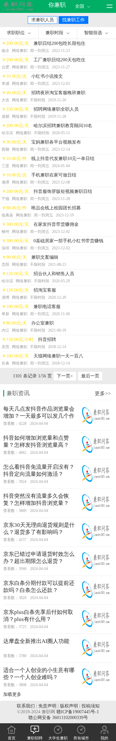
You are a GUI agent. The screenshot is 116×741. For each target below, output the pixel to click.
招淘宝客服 (45, 290)
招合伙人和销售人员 (54, 273)
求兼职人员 (42, 19)
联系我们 (26, 706)
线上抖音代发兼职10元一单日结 (62, 158)
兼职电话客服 (47, 306)
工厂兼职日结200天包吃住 (59, 59)
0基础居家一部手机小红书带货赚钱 (68, 240)
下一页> (65, 376)
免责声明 (47, 706)
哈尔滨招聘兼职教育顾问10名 (63, 125)
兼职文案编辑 (44, 257)
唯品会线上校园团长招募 (56, 207)
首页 (11, 738)
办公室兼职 (42, 323)
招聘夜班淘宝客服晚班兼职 (58, 92)
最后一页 (90, 376)
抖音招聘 (47, 339)
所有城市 (81, 738)
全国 (80, 6)
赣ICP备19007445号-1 (77, 711)
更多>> (103, 393)
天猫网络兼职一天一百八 (58, 356)
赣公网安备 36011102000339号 (58, 717)
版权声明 (69, 706)
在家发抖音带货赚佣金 (56, 224)
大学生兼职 (58, 738)
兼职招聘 (35, 738)
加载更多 (12, 694)
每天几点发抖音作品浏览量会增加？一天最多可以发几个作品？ (38, 416)
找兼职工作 (73, 19)
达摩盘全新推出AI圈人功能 (36, 641)
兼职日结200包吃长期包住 (59, 43)
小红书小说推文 (47, 76)
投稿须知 (91, 706)
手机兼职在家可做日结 (53, 175)
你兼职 (57, 5)
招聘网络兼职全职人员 (56, 109)
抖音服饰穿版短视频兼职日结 (63, 191)
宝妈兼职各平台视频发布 (56, 142)
